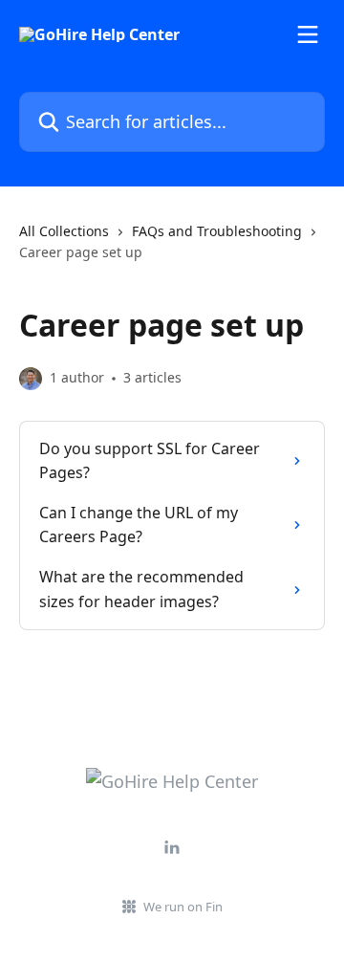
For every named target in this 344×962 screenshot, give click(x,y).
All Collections (64, 231)
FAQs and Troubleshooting (217, 231)
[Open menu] (307, 34)
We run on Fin (183, 906)
